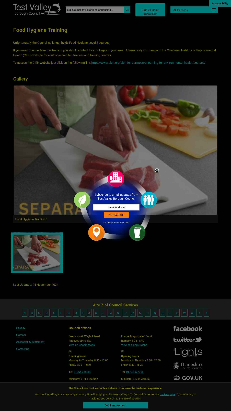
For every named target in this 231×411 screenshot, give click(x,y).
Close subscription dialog (156, 170)
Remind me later (121, 222)
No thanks (108, 222)
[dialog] (115, 205)
